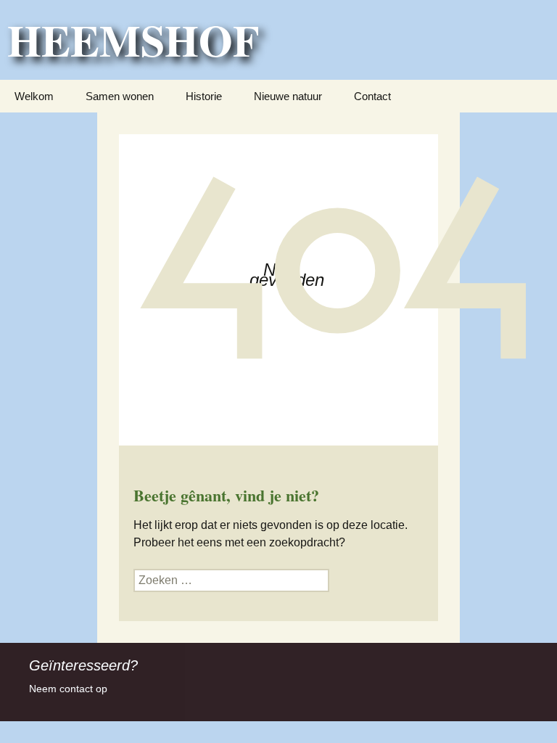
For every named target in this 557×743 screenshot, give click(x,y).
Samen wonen (120, 96)
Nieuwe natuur (288, 96)
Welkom (34, 96)
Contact (372, 96)
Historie (204, 96)
